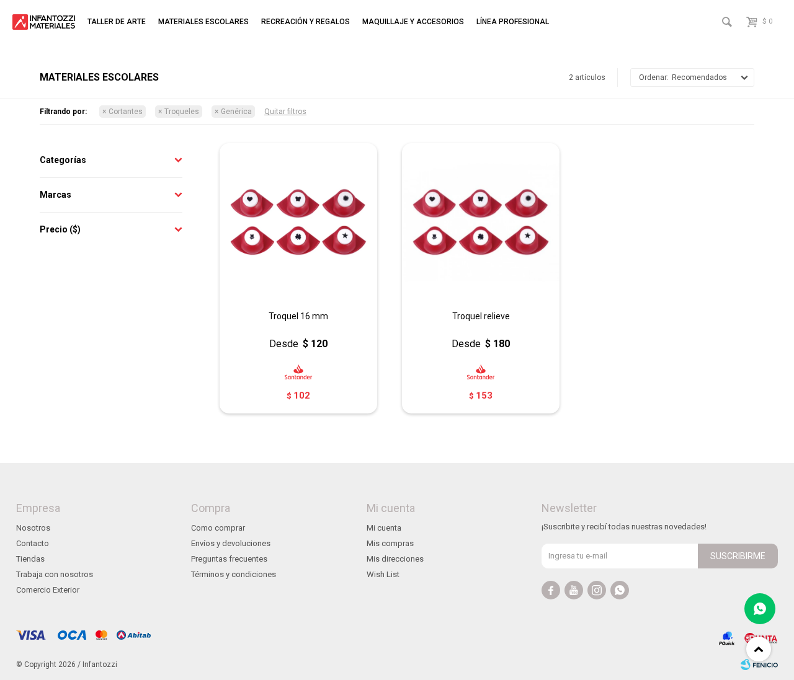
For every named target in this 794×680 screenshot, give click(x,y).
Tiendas (30, 558)
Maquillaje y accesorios (413, 21)
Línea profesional (512, 21)
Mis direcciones (395, 558)
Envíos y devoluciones (230, 543)
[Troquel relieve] (481, 222)
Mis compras (390, 543)
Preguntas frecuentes (229, 558)
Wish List (383, 574)
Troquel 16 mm (298, 316)
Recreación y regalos (305, 21)
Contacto (32, 543)
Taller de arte (116, 21)
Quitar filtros (285, 111)
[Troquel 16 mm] (298, 222)
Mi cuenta (384, 527)
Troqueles (181, 111)
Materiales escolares (203, 21)
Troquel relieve (481, 316)
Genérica (236, 111)
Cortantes (126, 111)
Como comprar (218, 527)
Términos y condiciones (233, 574)
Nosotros (33, 527)
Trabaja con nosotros (54, 574)
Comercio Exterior (47, 589)
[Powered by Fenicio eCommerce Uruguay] (759, 664)
